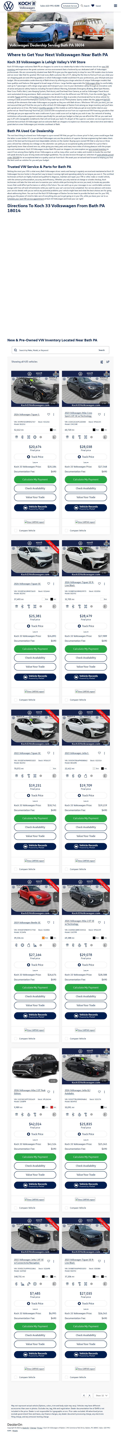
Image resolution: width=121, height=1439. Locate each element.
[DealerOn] (14, 1424)
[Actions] (53, 414)
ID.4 (65, 97)
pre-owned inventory (97, 149)
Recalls (15, 1430)
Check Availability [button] (35, 488)
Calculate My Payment (35, 479)
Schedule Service (70, 5)
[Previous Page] (84, 1395)
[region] (35, 469)
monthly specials (46, 107)
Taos (105, 94)
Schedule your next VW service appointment (25, 198)
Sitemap (33, 1428)
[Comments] (54, 437)
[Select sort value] (107, 361)
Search (102, 350)
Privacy (39, 1428)
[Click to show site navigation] (115, 6)
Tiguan (17, 97)
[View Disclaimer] (41, 437)
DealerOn (25, 1428)
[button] (56, 389)
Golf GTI (106, 99)
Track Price (37, 456)
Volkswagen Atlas (92, 83)
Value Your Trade (35, 497)
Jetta (97, 99)
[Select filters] (102, 362)
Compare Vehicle (27, 530)
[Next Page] (89, 1395)
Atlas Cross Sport (41, 97)
